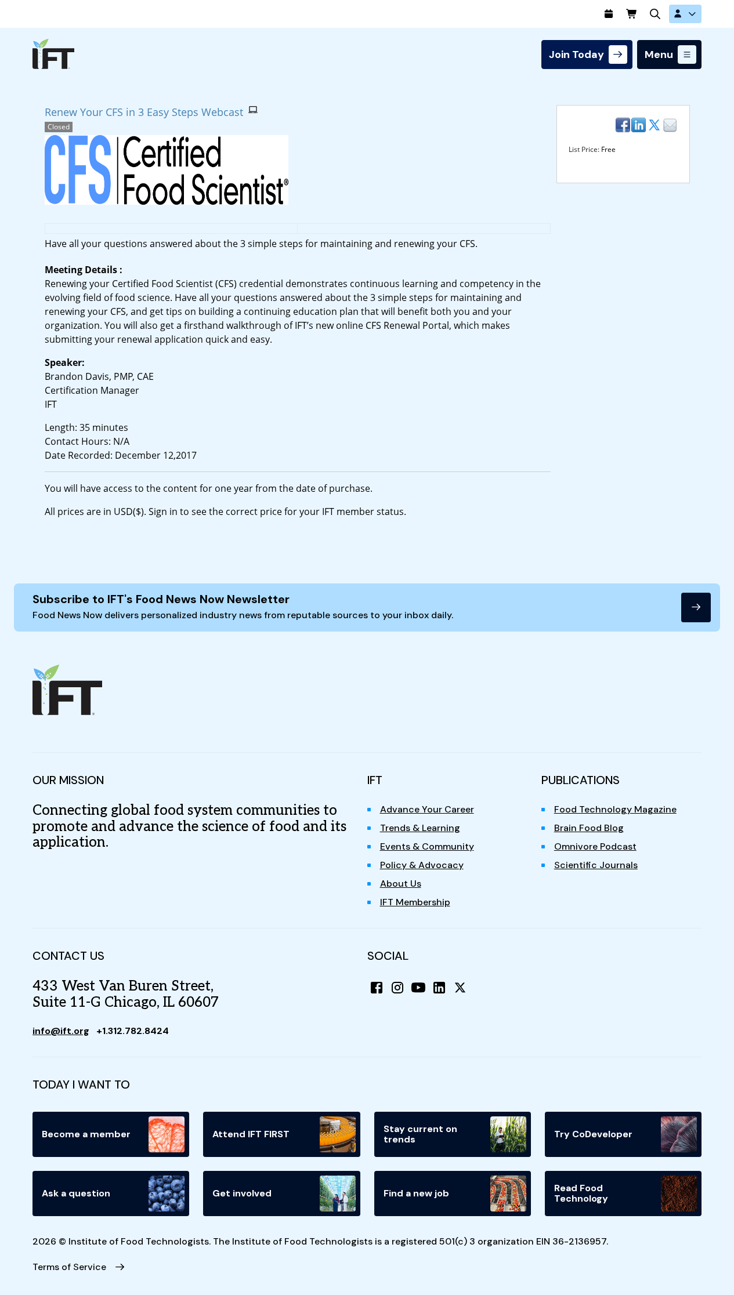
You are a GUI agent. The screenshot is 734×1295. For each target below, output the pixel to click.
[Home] (53, 53)
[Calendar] (608, 14)
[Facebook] (376, 987)
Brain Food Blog (589, 828)
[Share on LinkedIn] (638, 125)
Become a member (86, 1134)
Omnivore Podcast (595, 846)
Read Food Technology (581, 1193)
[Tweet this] (654, 125)
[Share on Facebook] (623, 125)
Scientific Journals (596, 865)
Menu (659, 54)
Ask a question (76, 1193)
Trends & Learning (420, 828)
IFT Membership (415, 902)
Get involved (242, 1193)
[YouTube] (418, 987)
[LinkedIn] (439, 987)
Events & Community (427, 846)
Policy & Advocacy (422, 865)
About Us (400, 883)
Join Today (576, 54)
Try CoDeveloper (593, 1134)
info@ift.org (60, 1031)
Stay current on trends (420, 1134)
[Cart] (632, 14)
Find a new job (416, 1193)
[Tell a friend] (670, 125)
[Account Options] (685, 14)
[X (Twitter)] (460, 987)
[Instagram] (397, 987)
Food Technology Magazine (615, 809)
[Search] (655, 14)
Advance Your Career (427, 809)
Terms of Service (69, 1267)
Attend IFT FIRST (251, 1134)
